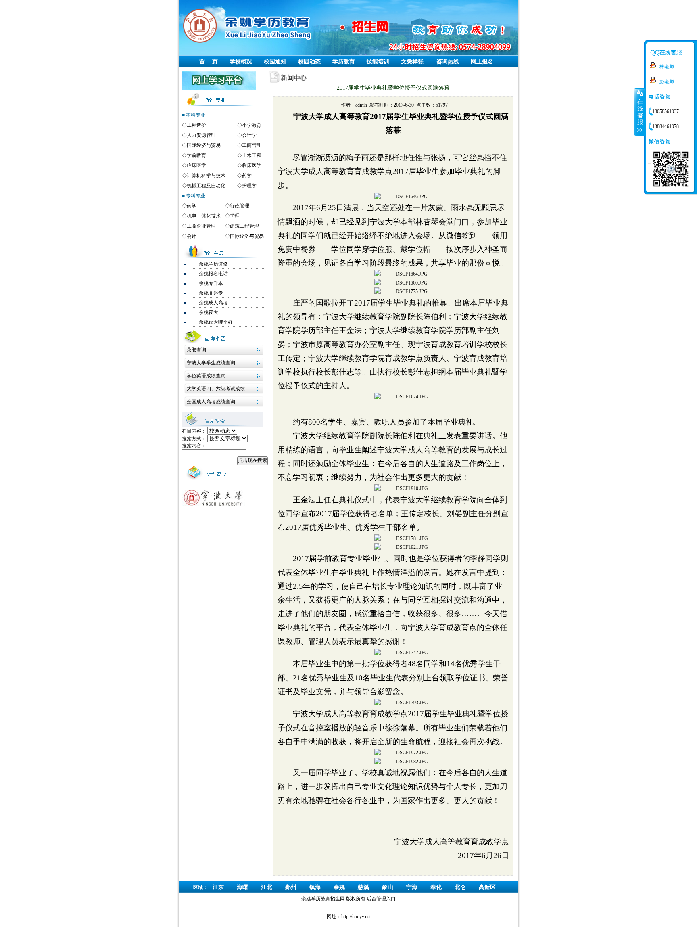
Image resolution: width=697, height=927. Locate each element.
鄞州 (290, 887)
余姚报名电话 (213, 273)
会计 (191, 236)
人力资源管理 (201, 135)
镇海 (315, 887)
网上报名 (482, 62)
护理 (235, 216)
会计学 (249, 135)
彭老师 (666, 81)
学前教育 (196, 155)
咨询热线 (447, 62)
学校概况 (241, 62)
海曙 (242, 887)
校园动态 (309, 62)
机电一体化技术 (204, 216)
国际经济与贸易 (204, 145)
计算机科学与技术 (206, 175)
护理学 (249, 185)
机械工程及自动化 (206, 185)
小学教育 (251, 125)
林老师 (666, 66)
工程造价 (196, 125)
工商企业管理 (201, 226)
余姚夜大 (208, 312)
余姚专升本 (211, 283)
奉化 (436, 887)
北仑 (460, 887)
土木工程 (251, 155)
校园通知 (275, 62)
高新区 (487, 887)
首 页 (208, 62)
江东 (218, 887)
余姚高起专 (211, 293)
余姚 (339, 887)
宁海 (411, 887)
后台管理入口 (381, 899)
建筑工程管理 (244, 226)
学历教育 (343, 62)
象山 (387, 887)
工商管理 (251, 145)
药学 (247, 175)
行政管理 (239, 206)
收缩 (639, 112)
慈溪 (363, 887)
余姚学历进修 (213, 264)
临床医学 (196, 165)
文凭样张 (412, 62)
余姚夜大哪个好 (216, 322)
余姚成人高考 (213, 303)
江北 (266, 887)
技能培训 (378, 62)
